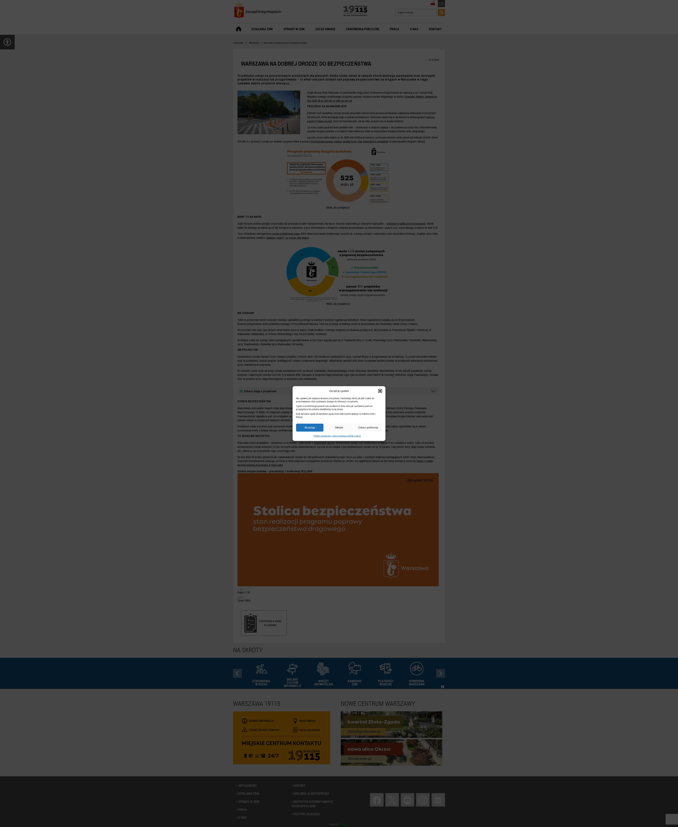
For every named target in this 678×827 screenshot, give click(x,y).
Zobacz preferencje (368, 427)
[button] (380, 391)
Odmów (339, 427)
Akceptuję (310, 427)
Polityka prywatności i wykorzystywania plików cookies (337, 436)
